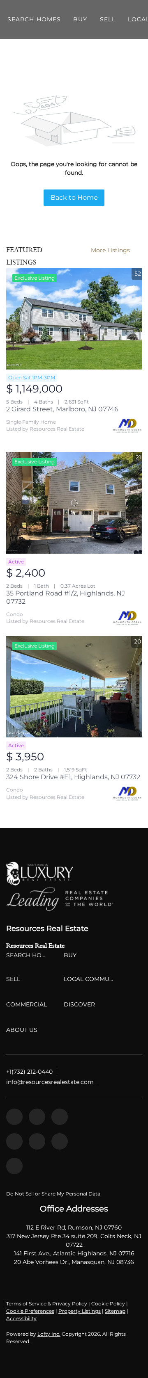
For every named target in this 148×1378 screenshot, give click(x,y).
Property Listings (79, 1311)
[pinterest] (59, 1141)
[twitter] (59, 1117)
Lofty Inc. (48, 1334)
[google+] (14, 1166)
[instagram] (14, 1141)
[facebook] (14, 1117)
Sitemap (115, 1311)
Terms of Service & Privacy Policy (46, 1303)
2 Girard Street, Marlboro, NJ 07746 (62, 409)
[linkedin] (37, 1117)
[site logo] (74, 873)
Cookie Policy (108, 1303)
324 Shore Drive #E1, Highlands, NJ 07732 (73, 777)
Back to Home (74, 197)
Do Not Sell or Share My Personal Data (53, 1194)
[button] (34, 19)
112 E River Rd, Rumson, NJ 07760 (74, 1227)
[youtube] (37, 1141)
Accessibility (21, 1318)
